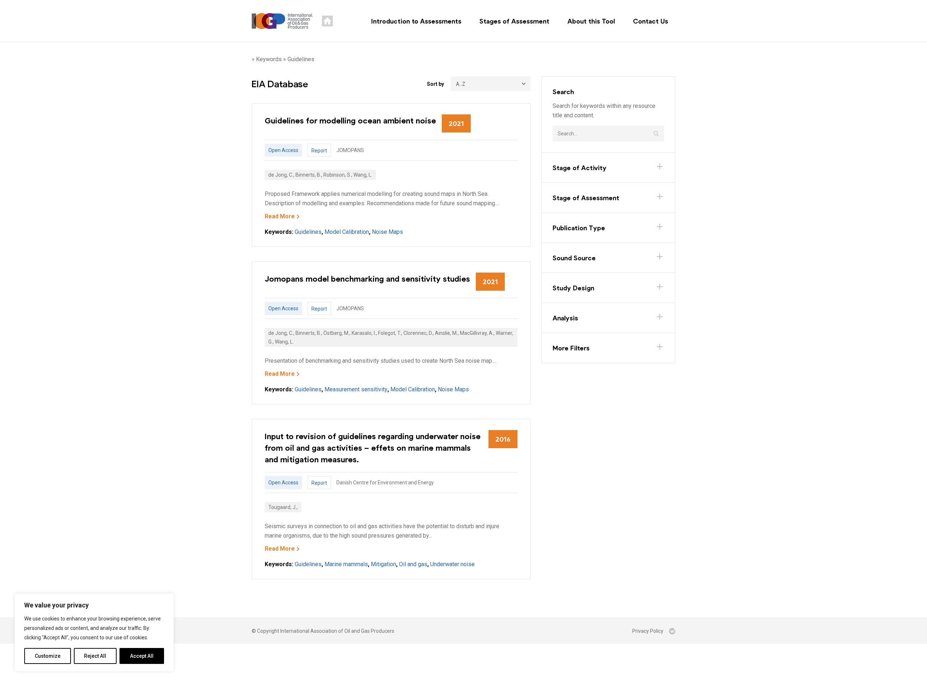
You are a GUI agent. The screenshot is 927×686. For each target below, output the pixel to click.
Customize (47, 656)
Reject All (95, 656)
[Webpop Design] (672, 631)
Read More (280, 216)
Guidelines (308, 231)
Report (319, 150)
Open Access (283, 150)
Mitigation (383, 564)
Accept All (142, 656)
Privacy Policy (647, 631)
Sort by (435, 84)
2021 (456, 123)
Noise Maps (387, 231)
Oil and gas (413, 564)
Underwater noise (452, 564)
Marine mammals (346, 564)
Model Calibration (346, 231)
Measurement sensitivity (355, 389)
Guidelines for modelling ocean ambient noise (350, 120)
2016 (503, 439)
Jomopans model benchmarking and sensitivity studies (367, 278)
